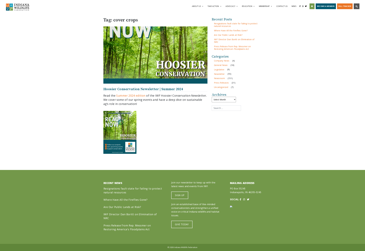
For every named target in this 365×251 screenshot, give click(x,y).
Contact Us (282, 6)
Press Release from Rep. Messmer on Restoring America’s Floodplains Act (232, 47)
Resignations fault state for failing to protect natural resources (235, 24)
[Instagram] (303, 6)
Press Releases (221, 82)
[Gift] (312, 6)
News (294, 6)
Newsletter (219, 74)
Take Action (213, 6)
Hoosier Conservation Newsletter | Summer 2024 (143, 89)
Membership (264, 6)
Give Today (182, 224)
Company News (221, 60)
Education (247, 6)
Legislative (219, 69)
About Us (196, 6)
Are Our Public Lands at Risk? (228, 35)
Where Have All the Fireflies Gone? (231, 30)
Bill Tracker (344, 6)
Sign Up (179, 195)
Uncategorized (221, 87)
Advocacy (230, 6)
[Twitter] (306, 6)
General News (221, 65)
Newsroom (219, 78)
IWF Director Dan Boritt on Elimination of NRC (234, 40)
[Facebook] (300, 6)
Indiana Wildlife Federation (185, 247)
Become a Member (326, 6)
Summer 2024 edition (130, 95)
